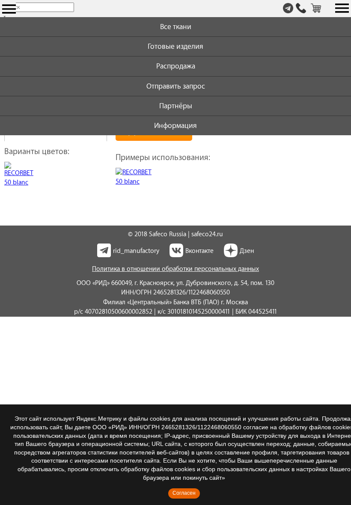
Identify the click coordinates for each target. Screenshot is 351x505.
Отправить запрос (175, 86)
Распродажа (175, 66)
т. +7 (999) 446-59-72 (301, 8)
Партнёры (175, 106)
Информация (175, 126)
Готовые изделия (175, 46)
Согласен (184, 493)
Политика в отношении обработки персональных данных (175, 269)
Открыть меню (9, 9)
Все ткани (175, 27)
